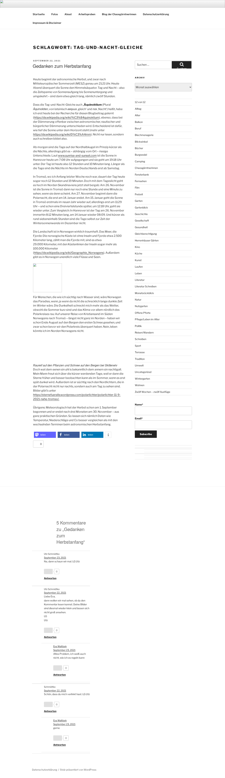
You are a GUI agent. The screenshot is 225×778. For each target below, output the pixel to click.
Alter (137, 115)
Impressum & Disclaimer (47, 22)
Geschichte (141, 214)
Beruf (138, 128)
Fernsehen (141, 181)
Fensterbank (142, 174)
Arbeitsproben (86, 14)
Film (137, 187)
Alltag (138, 108)
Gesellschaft (142, 220)
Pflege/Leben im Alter (147, 319)
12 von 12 (140, 102)
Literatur (139, 279)
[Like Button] (36, 444)
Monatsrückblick (144, 293)
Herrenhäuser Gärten (147, 240)
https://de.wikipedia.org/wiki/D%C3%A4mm (62, 134)
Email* (139, 418)
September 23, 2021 (55, 557)
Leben (138, 273)
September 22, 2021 (55, 592)
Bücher (139, 148)
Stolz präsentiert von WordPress (78, 769)
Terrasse (140, 352)
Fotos (54, 14)
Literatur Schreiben (145, 286)
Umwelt (139, 365)
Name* (139, 404)
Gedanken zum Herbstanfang (62, 66)
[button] (45, 435)
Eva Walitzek (60, 646)
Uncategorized (143, 371)
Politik (138, 325)
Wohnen (139, 385)
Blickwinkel (141, 141)
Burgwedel (141, 154)
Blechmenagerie (144, 134)
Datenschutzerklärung (156, 14)
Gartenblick (141, 207)
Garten (139, 200)
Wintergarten (142, 378)
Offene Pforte (142, 312)
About (68, 14)
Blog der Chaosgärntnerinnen (119, 14)
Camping (140, 161)
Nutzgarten (141, 306)
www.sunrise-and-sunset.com (77, 155)
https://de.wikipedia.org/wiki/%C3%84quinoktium (66, 117)
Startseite (39, 14)
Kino (137, 246)
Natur (138, 299)
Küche (138, 253)
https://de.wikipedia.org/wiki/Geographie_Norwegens (69, 252)
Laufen (139, 266)
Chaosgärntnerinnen (146, 167)
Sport (138, 345)
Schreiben (140, 339)
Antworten (50, 578)
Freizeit (139, 194)
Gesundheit (141, 227)
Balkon (139, 121)
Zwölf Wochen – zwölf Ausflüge (152, 391)
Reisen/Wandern (144, 332)
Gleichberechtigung (146, 233)
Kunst (138, 260)
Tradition (140, 358)
